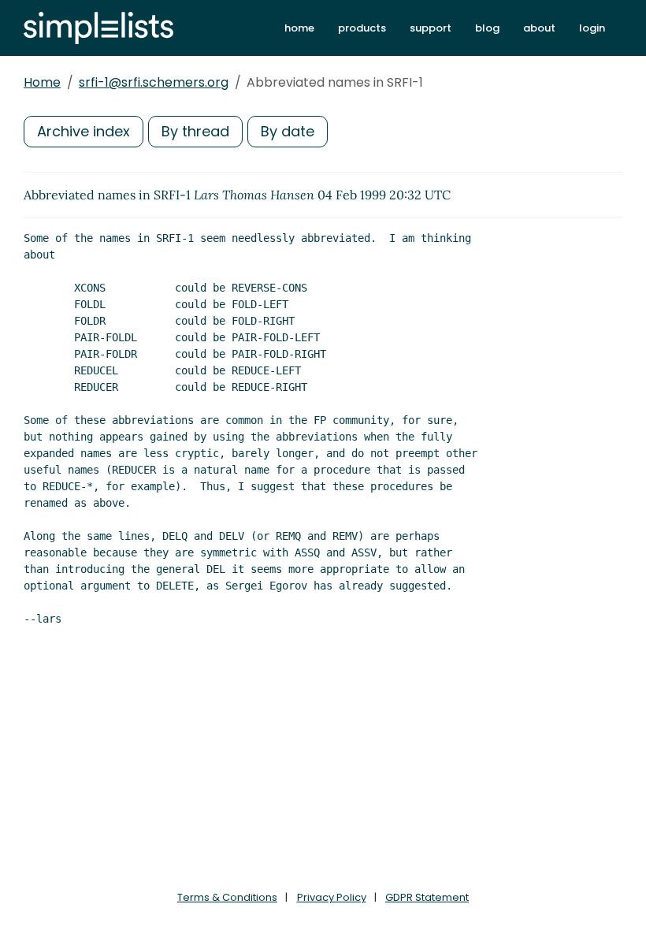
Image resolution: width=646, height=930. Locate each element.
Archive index (83, 131)
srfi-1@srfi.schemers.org (153, 82)
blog (487, 27)
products (362, 27)
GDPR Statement (427, 897)
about (539, 27)
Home (42, 82)
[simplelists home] (98, 28)
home (299, 27)
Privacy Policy (331, 897)
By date (287, 131)
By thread (195, 131)
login (592, 27)
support (430, 27)
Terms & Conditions (227, 897)
